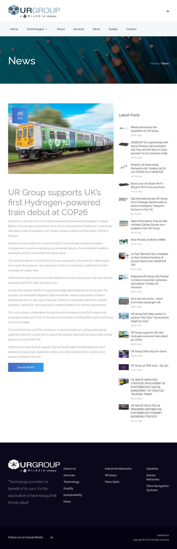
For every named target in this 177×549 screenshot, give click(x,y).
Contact (131, 29)
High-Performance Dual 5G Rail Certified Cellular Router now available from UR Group (149, 225)
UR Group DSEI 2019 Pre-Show (149, 351)
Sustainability (72, 495)
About (61, 29)
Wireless (111, 475)
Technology (71, 481)
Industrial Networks (118, 468)
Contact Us (163, 535)
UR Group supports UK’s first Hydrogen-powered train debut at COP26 (149, 336)
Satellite (152, 468)
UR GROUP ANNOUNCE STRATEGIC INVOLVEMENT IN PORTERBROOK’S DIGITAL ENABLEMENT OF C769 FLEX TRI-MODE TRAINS (148, 387)
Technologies (36, 29)
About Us (69, 468)
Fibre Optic (112, 481)
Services (78, 29)
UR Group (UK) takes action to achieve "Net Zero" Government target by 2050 (150, 318)
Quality (113, 29)
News (96, 29)
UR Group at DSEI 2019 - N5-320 (149, 365)
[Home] (34, 11)
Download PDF (26, 367)
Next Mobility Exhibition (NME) (148, 239)
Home (14, 29)
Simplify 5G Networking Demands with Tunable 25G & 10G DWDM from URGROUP (148, 168)
